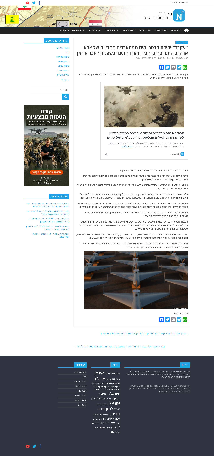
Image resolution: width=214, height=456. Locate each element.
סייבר (102, 414)
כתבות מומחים (78, 30)
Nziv (169, 58)
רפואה (109, 427)
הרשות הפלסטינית (111, 389)
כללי (67, 52)
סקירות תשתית (94, 30)
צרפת (113, 422)
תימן (113, 431)
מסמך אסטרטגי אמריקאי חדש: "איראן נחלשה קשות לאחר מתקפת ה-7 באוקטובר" (144, 333)
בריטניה (116, 383)
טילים (109, 399)
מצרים (101, 409)
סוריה (116, 414)
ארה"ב (154, 58)
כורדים (106, 404)
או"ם (118, 373)
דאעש (103, 383)
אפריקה (108, 379)
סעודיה (116, 419)
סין (97, 414)
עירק (103, 419)
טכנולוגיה (101, 398)
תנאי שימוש (176, 30)
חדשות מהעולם (129, 30)
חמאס (102, 394)
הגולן (118, 386)
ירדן (93, 398)
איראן (160, 58)
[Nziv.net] (186, 30)
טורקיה (116, 398)
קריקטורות (64, 30)
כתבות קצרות (145, 30)
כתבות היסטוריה (112, 30)
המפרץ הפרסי (99, 386)
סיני (94, 415)
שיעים (103, 427)
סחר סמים (107, 415)
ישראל (138, 58)
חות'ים (98, 389)
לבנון (109, 408)
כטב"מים (100, 404)
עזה (109, 419)
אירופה (116, 379)
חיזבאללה (113, 393)
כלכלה (116, 409)
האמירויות (96, 383)
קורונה (100, 423)
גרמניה (109, 383)
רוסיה (116, 427)
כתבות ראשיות (161, 30)
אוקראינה (109, 373)
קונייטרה (107, 423)
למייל (161, 391)
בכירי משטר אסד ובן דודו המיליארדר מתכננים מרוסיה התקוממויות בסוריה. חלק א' (119, 346)
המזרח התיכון (146, 58)
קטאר (94, 423)
